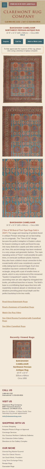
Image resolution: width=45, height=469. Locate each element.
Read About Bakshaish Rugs (15, 302)
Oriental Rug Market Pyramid (13, 451)
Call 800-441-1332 (12, 22)
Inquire (6, 41)
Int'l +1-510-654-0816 (31, 22)
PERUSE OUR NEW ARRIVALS (22, 4)
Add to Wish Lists (35, 41)
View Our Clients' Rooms (11, 454)
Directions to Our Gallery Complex (14, 441)
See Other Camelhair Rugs (14, 326)
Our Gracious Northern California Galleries (17, 435)
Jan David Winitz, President (12, 457)
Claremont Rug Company (22, 16)
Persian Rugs (7, 463)
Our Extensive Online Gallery (12, 438)
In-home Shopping (9, 426)
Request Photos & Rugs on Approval (15, 429)
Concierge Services (9, 432)
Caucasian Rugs (8, 466)
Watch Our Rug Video (11, 313)
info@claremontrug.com (11, 416)
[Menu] (4, 4)
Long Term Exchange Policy (12, 460)
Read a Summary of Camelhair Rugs (18, 307)
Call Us (18, 41)
